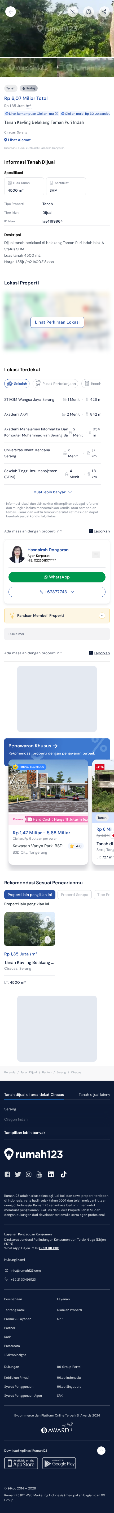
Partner (9, 1328)
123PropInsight (15, 1355)
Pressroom (12, 1346)
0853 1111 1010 (49, 1248)
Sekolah (20, 383)
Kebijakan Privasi (16, 1378)
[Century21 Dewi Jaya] (96, 554)
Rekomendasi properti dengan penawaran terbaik (51, 753)
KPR (60, 1319)
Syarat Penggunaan (18, 1387)
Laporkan (102, 531)
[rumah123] (57, 1154)
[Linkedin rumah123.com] (51, 1174)
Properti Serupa (74, 894)
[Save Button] (88, 11)
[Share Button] (104, 11)
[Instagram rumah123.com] (28, 1174)
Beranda (9, 1072)
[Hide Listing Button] (72, 11)
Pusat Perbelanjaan (59, 383)
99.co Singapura (69, 1387)
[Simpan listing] (47, 919)
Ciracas (76, 1072)
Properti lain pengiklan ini (30, 894)
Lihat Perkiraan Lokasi (57, 322)
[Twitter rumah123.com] (18, 1174)
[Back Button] (10, 11)
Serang (61, 1072)
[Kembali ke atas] (101, 1450)
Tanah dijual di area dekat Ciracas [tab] (34, 1094)
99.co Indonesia (69, 1378)
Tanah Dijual (29, 1072)
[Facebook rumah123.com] (7, 1174)
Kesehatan (100, 383)
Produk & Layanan (17, 1319)
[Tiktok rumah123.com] (63, 1174)
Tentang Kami (14, 1310)
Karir (7, 1337)
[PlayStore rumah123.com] (59, 1463)
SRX (60, 1396)
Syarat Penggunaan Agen (23, 1396)
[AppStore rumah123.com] (21, 1463)
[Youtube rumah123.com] (39, 1174)
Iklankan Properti (69, 1310)
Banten (46, 1072)
